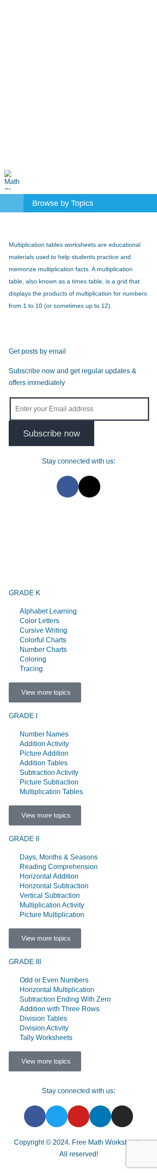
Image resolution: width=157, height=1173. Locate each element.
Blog (48, 569)
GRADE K (25, 593)
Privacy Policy (94, 569)
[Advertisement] (78, 82)
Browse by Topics (96, 527)
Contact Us (116, 548)
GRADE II (24, 838)
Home (42, 527)
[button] (146, 180)
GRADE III (25, 961)
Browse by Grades (52, 548)
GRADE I (23, 715)
